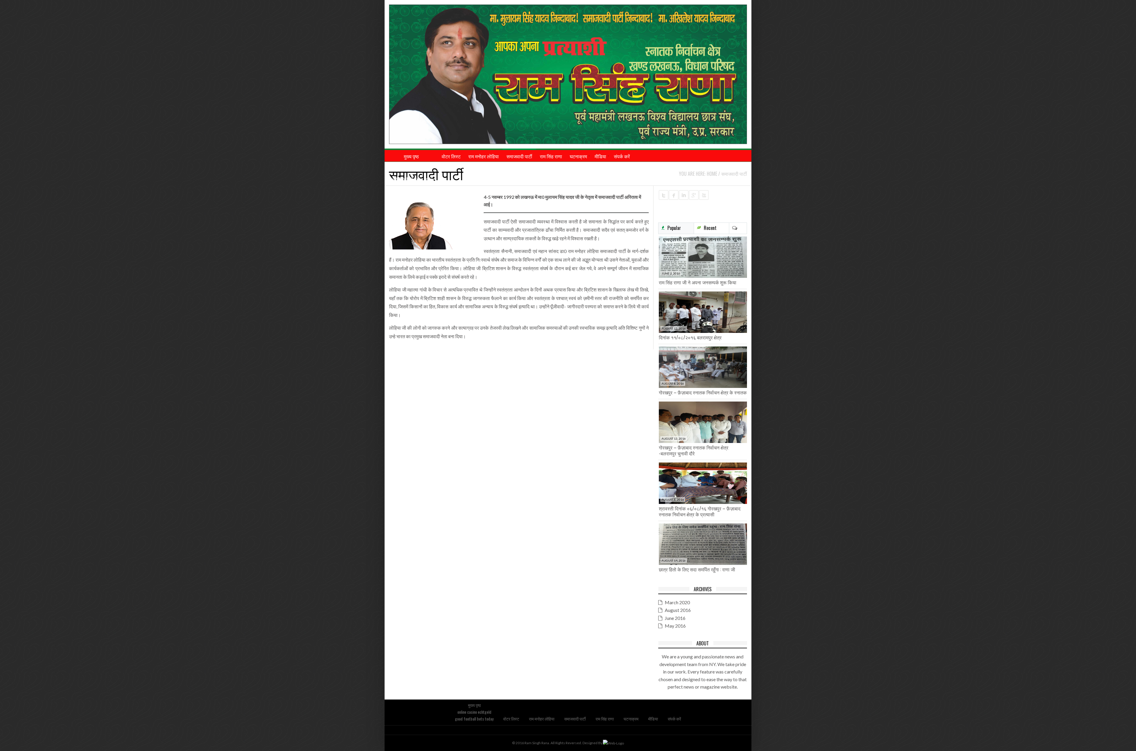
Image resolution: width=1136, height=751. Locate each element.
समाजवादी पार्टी (575, 718)
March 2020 (677, 602)
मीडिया (653, 718)
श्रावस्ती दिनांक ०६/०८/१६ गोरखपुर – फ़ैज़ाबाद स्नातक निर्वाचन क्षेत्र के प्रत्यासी (699, 511)
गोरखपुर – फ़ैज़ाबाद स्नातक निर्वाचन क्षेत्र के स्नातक (703, 392)
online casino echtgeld (411, 167)
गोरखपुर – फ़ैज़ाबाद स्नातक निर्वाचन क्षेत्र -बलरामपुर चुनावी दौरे (693, 450)
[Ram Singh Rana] (568, 74)
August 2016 (678, 610)
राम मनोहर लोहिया (541, 718)
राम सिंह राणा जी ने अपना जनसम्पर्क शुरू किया (697, 282)
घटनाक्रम (631, 718)
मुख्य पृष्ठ (474, 705)
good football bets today (411, 179)
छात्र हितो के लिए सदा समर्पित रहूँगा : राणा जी (697, 569)
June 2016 (675, 618)
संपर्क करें (674, 718)
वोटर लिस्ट (511, 718)
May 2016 (675, 625)
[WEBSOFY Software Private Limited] (613, 743)
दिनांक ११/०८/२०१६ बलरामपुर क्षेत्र (690, 337)
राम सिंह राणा (605, 718)
